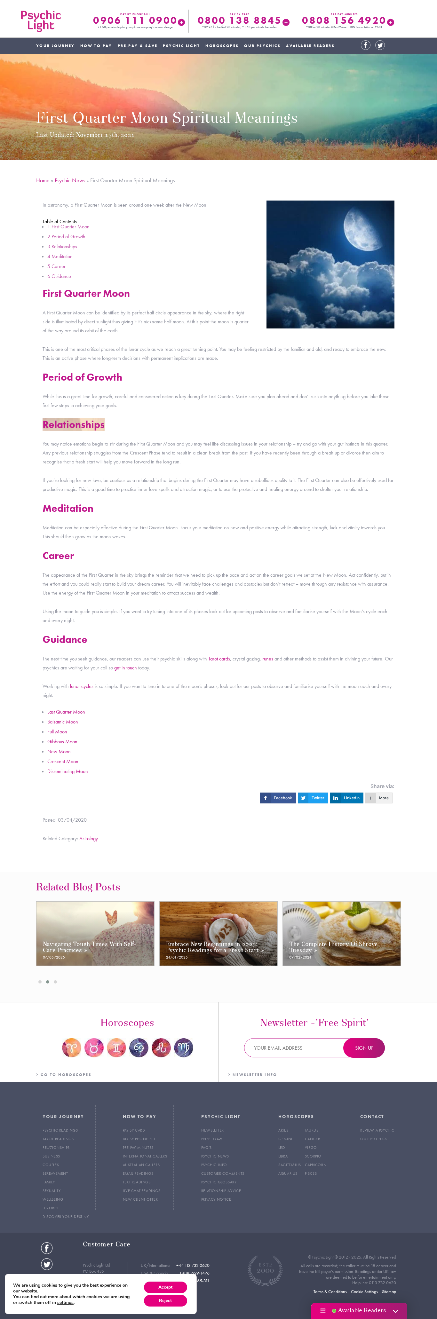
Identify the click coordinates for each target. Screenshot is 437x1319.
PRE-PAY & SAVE (138, 45)
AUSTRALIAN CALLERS (141, 1164)
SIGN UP (364, 1048)
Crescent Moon (62, 761)
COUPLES (51, 1164)
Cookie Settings (364, 1291)
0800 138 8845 (240, 20)
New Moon (59, 751)
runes (267, 658)
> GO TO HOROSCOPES (63, 1074)
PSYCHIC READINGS (60, 1130)
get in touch (125, 667)
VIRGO (311, 1147)
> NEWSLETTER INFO (252, 1074)
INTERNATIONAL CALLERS (145, 1156)
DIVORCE (51, 1208)
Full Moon (57, 731)
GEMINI (285, 1138)
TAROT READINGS (58, 1138)
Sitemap (389, 1291)
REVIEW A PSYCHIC (377, 1130)
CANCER (312, 1138)
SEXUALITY (51, 1190)
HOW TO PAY (96, 45)
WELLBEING (53, 1199)
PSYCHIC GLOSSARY (219, 1182)
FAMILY (49, 1182)
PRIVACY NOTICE (216, 1199)
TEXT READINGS (137, 1182)
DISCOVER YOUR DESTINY (66, 1216)
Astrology (88, 838)
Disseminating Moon (67, 771)
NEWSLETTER (212, 1130)
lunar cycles (81, 686)
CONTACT (372, 1116)
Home (43, 180)
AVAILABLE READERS (310, 45)
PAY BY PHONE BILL (139, 1138)
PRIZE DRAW (212, 1138)
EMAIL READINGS (138, 1173)
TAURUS (312, 1130)
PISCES (311, 1173)
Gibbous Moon (62, 741)
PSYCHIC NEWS (215, 1156)
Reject (165, 1301)
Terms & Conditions (330, 1291)
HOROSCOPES (222, 45)
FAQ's (206, 1147)
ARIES (283, 1130)
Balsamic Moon (62, 721)
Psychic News (70, 180)
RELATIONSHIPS (56, 1147)
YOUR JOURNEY (55, 45)
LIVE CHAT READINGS (142, 1190)
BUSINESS (51, 1156)
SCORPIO (313, 1156)
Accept (165, 1287)
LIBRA (283, 1156)
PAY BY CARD (134, 1130)
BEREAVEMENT (55, 1173)
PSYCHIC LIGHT (181, 45)
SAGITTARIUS (289, 1164)
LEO (281, 1147)
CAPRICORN (315, 1164)
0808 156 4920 (344, 20)
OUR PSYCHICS (262, 45)
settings (65, 1303)
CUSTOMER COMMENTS (222, 1173)
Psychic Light (41, 21)
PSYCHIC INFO (214, 1164)
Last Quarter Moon (66, 711)
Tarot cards (219, 658)
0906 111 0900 (135, 20)
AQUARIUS (288, 1173)
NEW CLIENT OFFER (140, 1199)
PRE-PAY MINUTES (138, 1147)
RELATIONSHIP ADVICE (221, 1190)
